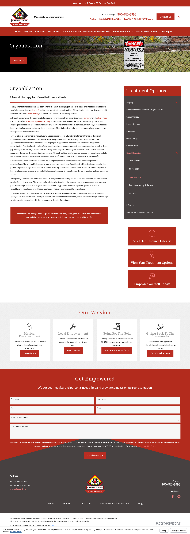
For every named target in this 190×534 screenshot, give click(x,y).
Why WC (67, 503)
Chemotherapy (32, 114)
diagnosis (35, 110)
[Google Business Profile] (178, 496)
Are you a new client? (19, 417)
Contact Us (165, 17)
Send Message (95, 455)
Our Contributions (160, 353)
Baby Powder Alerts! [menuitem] (123, 31)
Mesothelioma (41, 17)
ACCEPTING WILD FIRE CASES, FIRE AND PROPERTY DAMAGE (121, 18)
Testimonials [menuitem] (54, 31)
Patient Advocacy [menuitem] (72, 31)
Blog (140, 503)
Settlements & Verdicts (117, 350)
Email (99, 408)
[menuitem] (150, 102)
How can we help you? (20, 426)
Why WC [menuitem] (28, 31)
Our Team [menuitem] (40, 31)
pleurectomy (102, 118)
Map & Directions (18, 489)
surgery (87, 118)
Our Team (86, 503)
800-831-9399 (126, 14)
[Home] (20, 17)
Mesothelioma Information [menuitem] (96, 31)
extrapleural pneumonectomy (38, 121)
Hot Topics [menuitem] (166, 31)
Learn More (30, 353)
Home (51, 503)
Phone (13, 408)
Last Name (101, 399)
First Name (15, 399)
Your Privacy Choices (41, 525)
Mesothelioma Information (114, 503)
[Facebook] (172, 496)
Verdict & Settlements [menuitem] (147, 31)
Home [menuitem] (18, 31)
